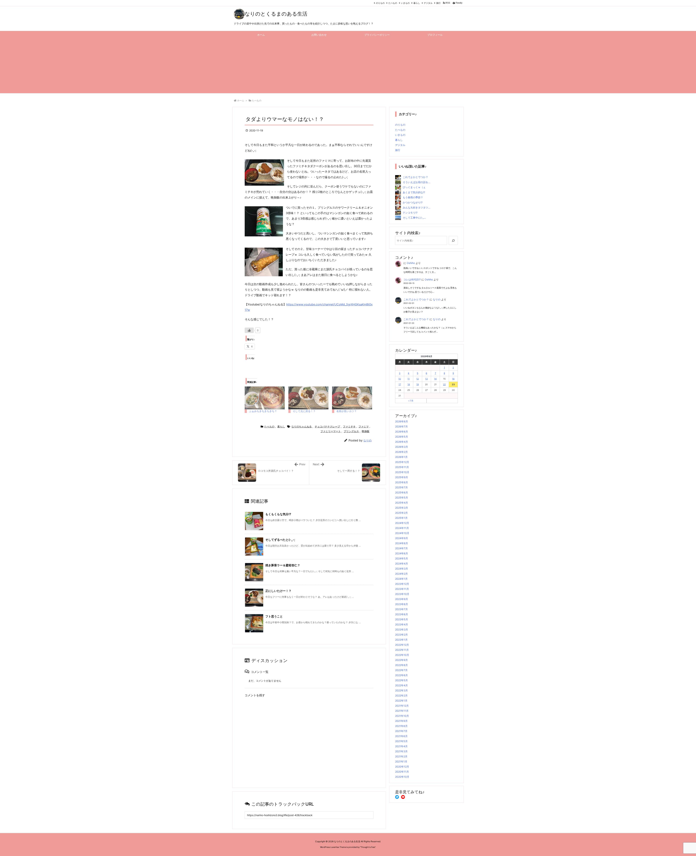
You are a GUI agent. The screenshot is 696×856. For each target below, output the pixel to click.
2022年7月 (401, 670)
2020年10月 (402, 776)
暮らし (416, 3)
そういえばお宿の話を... (416, 182)
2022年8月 (401, 665)
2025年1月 (401, 517)
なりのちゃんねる (301, 426)
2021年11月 (402, 710)
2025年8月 (401, 482)
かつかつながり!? (412, 202)
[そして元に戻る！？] (308, 397)
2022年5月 (401, 680)
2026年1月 (401, 456)
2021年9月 (401, 720)
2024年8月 (401, 543)
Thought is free (368, 847)
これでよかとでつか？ (415, 177)
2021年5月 (401, 741)
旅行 (438, 3)
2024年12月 (402, 522)
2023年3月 (401, 629)
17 (400, 384)
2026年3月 (401, 446)
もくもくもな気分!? (278, 514)
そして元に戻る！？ (304, 411)
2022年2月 (401, 695)
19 (417, 384)
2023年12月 (402, 583)
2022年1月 (401, 700)
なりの (367, 440)
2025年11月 (402, 467)
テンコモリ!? (410, 212)
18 (408, 384)
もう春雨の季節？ (413, 197)
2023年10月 (402, 594)
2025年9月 (401, 477)
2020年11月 (402, 771)
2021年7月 (401, 731)
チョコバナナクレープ (327, 426)
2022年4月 (401, 685)
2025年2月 (401, 512)
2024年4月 (401, 563)
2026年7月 (401, 426)
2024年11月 (402, 528)
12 (417, 378)
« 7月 (410, 400)
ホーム (240, 100)
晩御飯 (365, 431)
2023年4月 (401, 624)
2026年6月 (401, 431)
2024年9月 (401, 538)
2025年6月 (401, 492)
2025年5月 (401, 497)
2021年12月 (402, 705)
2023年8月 (401, 604)
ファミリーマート (330, 431)
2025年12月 (402, 462)
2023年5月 (401, 619)
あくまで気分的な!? (414, 192)
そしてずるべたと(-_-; (280, 539)
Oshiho (411, 262)
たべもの (392, 3)
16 (453, 378)
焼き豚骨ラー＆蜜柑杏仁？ (282, 565)
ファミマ (364, 426)
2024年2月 (401, 573)
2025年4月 (401, 502)
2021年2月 (401, 756)
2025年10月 (402, 472)
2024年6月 (401, 553)
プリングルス (351, 431)
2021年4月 (401, 746)
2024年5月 (401, 558)
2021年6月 (401, 736)
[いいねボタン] (249, 330)
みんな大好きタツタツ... (416, 207)
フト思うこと (274, 616)
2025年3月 (401, 507)
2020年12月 (402, 766)
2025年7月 (401, 487)
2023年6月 (401, 614)
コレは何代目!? (412, 279)
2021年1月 (401, 761)
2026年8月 (401, 421)
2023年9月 (401, 599)
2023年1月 (401, 639)
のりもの (380, 3)
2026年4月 (401, 441)
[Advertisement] (348, 66)
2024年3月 (401, 568)
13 (426, 378)
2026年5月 (401, 436)
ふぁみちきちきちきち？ (263, 411)
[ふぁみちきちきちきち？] (265, 397)
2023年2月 (401, 634)
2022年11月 (402, 649)
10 (399, 378)
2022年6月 (401, 675)
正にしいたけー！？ (278, 591)
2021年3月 (401, 751)
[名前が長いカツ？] (352, 397)
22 (444, 384)
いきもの (405, 3)
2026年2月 (401, 451)
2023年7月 (401, 609)
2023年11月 (402, 588)
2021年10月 (402, 715)
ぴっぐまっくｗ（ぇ (414, 187)
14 (435, 378)
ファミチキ (349, 426)
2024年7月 (401, 548)
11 (408, 378)
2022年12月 (402, 644)
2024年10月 (402, 533)
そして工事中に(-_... (414, 217)
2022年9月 (401, 659)
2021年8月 (401, 725)
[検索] (453, 240)
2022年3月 (401, 690)
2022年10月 (402, 654)
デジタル (428, 3)
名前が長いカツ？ (346, 411)
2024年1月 (401, 578)
